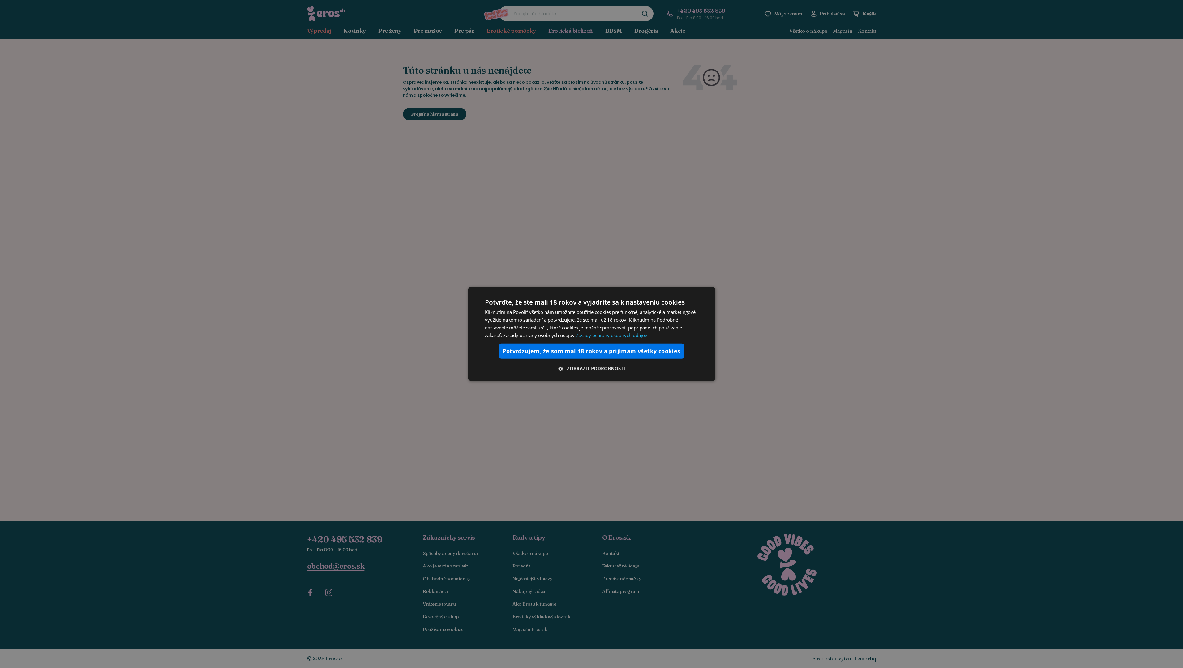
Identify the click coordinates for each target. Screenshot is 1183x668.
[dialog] (591, 334)
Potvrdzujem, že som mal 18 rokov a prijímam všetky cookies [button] (591, 351)
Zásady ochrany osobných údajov (611, 335)
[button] (591, 368)
